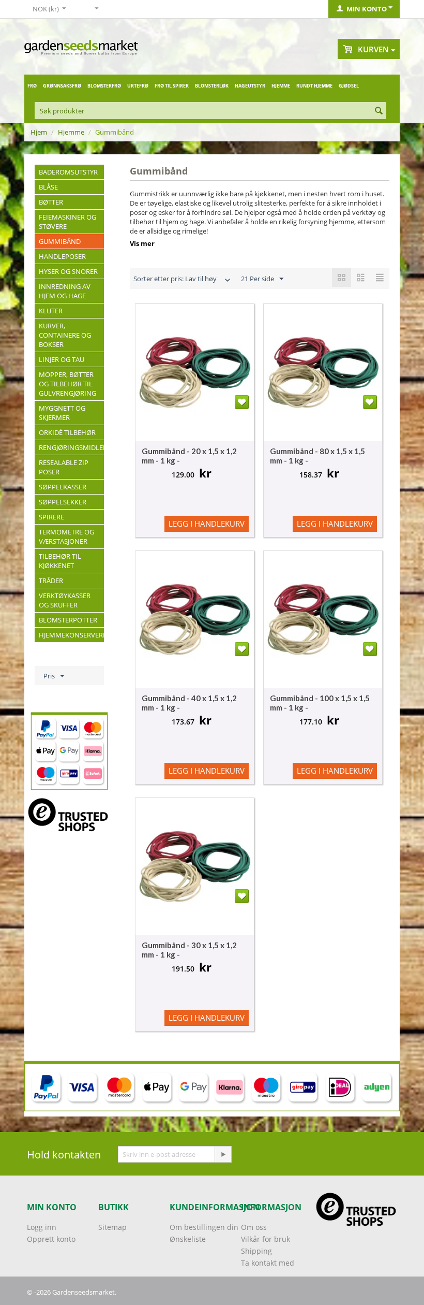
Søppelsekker (62, 501)
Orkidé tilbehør (67, 432)
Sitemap (112, 1227)
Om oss (254, 1227)
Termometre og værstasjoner (66, 536)
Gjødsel (349, 85)
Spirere (51, 516)
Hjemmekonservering (71, 635)
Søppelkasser (62, 486)
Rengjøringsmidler (71, 447)
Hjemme (280, 85)
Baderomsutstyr (68, 172)
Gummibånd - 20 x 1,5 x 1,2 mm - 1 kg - (189, 455)
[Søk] (378, 111)
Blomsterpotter (68, 620)
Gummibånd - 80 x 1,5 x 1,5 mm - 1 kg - (317, 455)
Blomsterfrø (104, 85)
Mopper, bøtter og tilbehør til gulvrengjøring (67, 384)
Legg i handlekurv (207, 523)
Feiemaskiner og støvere (67, 221)
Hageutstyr (250, 85)
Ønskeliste (188, 1239)
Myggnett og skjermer (62, 412)
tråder (51, 580)
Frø (32, 85)
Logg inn (41, 1227)
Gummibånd (60, 241)
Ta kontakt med (267, 1263)
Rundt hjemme (314, 85)
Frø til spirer (172, 85)
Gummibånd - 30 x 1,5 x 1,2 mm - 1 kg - (189, 949)
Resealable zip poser (63, 467)
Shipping (256, 1251)
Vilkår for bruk (265, 1239)
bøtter (51, 202)
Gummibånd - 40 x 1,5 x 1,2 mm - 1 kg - (189, 702)
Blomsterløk (212, 85)
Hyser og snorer (68, 271)
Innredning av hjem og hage (64, 291)
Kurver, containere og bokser (65, 335)
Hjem (39, 132)
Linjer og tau (61, 359)
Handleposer (62, 256)
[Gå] (223, 1154)
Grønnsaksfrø (62, 85)
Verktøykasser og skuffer (64, 600)
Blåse (48, 187)
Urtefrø (137, 85)
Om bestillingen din (204, 1227)
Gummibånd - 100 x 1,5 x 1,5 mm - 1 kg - (320, 702)
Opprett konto (51, 1239)
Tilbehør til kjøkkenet (60, 561)
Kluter (51, 310)
